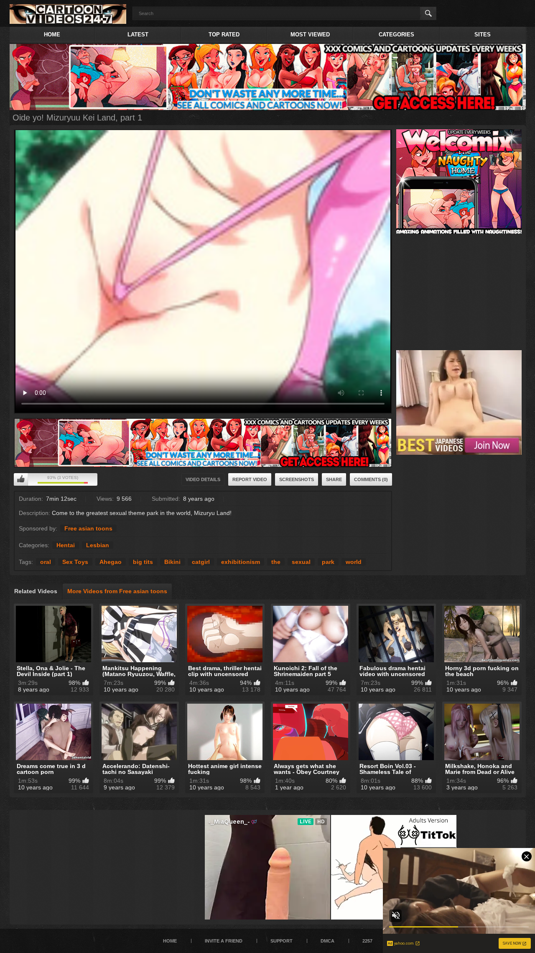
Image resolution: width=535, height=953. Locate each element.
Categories (396, 34)
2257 (367, 940)
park (328, 561)
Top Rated (224, 34)
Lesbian (97, 545)
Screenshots (296, 479)
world (354, 561)
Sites (482, 34)
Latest (137, 34)
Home (52, 34)
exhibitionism (240, 561)
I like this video (21, 479)
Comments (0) (371, 479)
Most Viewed (310, 34)
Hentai (65, 545)
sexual (301, 561)
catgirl (201, 561)
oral (45, 561)
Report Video (249, 479)
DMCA (327, 940)
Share (334, 479)
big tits (143, 561)
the (275, 561)
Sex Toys (75, 561)
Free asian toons (88, 528)
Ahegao (110, 561)
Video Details (203, 479)
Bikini (172, 561)
